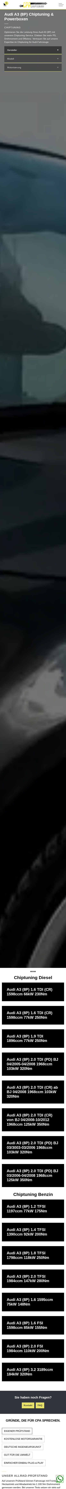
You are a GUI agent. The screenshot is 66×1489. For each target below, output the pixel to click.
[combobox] (33, 50)
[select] (58, 50)
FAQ (40, 1405)
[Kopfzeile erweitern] (61, 4)
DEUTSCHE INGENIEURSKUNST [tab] (22, 1447)
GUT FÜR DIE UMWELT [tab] (17, 1454)
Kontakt (28, 1405)
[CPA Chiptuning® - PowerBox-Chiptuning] (33, 5)
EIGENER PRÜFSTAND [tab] (17, 1431)
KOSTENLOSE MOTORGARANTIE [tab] (23, 1439)
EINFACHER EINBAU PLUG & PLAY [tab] (23, 1463)
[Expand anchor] (33, 971)
